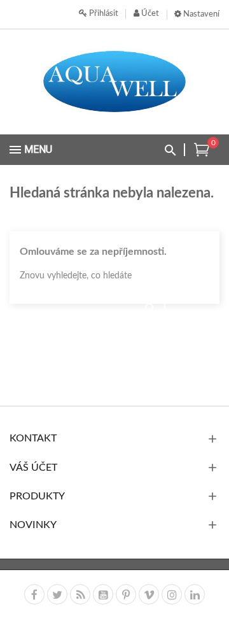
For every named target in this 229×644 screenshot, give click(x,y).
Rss (80, 594)
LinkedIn (194, 594)
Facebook (34, 594)
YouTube (103, 594)
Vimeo (149, 594)
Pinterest (126, 594)
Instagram (172, 594)
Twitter (57, 594)
